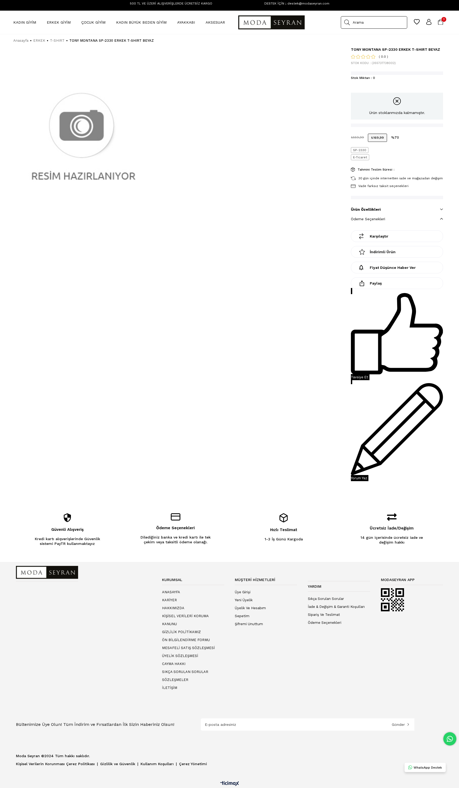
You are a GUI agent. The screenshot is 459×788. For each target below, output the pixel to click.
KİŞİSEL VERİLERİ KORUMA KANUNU (185, 620)
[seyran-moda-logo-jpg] (47, 572)
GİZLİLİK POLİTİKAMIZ (181, 632)
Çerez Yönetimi (193, 764)
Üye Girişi (242, 592)
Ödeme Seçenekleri (368, 219)
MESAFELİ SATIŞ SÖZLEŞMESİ (188, 648)
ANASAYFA (171, 592)
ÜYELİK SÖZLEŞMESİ (180, 656)
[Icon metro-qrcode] (392, 600)
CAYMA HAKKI (173, 664)
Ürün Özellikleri (366, 209)
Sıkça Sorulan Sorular (326, 599)
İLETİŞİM (169, 688)
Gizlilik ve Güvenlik (118, 764)
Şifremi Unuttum (249, 624)
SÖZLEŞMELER (175, 680)
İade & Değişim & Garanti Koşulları (336, 607)
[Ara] (347, 22)
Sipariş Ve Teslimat (324, 615)
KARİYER (169, 600)
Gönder (398, 724)
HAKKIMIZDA (173, 608)
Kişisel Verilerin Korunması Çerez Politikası (56, 764)
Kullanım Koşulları (158, 764)
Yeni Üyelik (244, 600)
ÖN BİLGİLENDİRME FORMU (186, 640)
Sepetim (242, 616)
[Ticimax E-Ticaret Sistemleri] (229, 784)
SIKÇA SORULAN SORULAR (185, 672)
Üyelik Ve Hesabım (250, 608)
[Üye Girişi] (428, 22)
